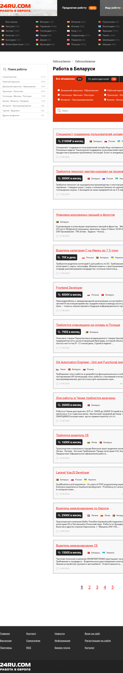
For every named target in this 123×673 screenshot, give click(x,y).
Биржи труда (62, 647)
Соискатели (33, 640)
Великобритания (18, 44)
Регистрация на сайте (98, 640)
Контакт (31, 633)
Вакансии (6, 640)
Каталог (89, 647)
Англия (12, 31)
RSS (28, 647)
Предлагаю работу (78, 7)
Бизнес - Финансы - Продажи (16, 101)
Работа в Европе (61, 61)
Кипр (76, 31)
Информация (62, 640)
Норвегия (78, 40)
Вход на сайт (92, 633)
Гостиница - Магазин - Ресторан (17, 96)
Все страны (12, 22)
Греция (45, 35)
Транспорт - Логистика (13, 91)
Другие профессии (11, 115)
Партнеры (6, 647)
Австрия (13, 26)
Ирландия (47, 44)
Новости (60, 633)
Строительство (9, 77)
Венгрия (47, 22)
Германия (48, 26)
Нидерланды (80, 35)
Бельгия (12, 35)
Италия (77, 26)
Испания (78, 22)
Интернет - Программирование (17, 106)
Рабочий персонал (11, 82)
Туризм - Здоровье (11, 111)
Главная (5, 633)
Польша (78, 44)
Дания (45, 40)
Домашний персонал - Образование (19, 86)
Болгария (13, 40)
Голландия (48, 31)
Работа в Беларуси (85, 61)
